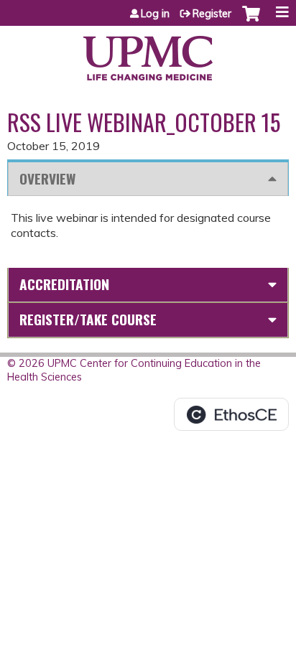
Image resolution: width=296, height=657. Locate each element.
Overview (47, 178)
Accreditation (64, 284)
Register (212, 14)
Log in (155, 14)
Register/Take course (88, 319)
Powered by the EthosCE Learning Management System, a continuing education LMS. (231, 414)
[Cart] (251, 21)
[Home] (148, 53)
